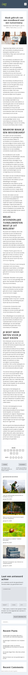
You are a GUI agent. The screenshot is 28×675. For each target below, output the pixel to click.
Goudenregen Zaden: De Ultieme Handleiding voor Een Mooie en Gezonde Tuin (13, 647)
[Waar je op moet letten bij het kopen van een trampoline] (14, 508)
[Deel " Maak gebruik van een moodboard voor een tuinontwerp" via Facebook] (5, 450)
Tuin (11, 27)
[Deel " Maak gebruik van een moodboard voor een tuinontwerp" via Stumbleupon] (11, 453)
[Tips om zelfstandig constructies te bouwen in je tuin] (14, 486)
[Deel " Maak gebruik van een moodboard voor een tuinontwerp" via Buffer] (23, 450)
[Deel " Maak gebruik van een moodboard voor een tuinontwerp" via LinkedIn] (20, 450)
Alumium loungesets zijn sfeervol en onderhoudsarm (13, 562)
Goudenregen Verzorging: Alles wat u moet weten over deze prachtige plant (13, 636)
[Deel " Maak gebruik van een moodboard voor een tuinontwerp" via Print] (17, 453)
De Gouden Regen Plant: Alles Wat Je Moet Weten (14, 652)
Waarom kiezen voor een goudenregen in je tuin (13, 657)
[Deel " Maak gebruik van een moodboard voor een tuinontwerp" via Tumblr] (14, 450)
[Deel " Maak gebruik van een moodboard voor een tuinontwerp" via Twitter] (8, 450)
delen (13, 102)
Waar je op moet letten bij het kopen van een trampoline (13, 517)
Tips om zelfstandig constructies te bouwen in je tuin (13, 496)
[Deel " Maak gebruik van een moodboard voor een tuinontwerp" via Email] (14, 453)
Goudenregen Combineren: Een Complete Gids (13, 641)
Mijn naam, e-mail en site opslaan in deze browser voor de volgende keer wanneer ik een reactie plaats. (13, 610)
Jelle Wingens (16, 25)
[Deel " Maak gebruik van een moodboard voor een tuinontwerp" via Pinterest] (17, 450)
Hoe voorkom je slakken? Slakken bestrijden (12, 539)
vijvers (4, 289)
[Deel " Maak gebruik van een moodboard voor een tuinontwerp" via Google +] (11, 450)
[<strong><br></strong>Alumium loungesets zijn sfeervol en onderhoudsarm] (14, 551)
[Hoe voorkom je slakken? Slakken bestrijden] (14, 530)
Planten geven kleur (14, 251)
